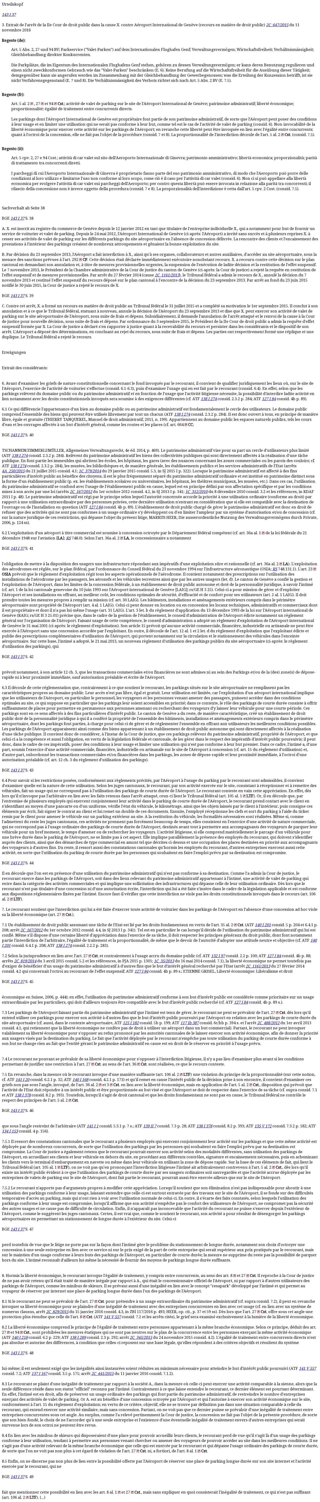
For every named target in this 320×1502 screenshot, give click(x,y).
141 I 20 (22, 1079)
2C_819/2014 (25, 961)
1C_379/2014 (90, 471)
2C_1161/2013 (167, 275)
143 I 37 (9, 14)
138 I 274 (209, 399)
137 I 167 (39, 1373)
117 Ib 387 (189, 1023)
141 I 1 (92, 1126)
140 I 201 (263, 925)
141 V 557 (112, 1317)
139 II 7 (149, 1126)
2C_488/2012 (268, 1023)
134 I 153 (10, 1131)
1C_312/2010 (196, 491)
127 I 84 (269, 399)
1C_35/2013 (164, 961)
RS (68, 538)
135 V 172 (263, 1126)
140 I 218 (20, 1337)
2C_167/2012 (81, 491)
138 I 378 (23, 1095)
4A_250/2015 (13, 471)
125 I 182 (131, 1023)
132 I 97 (218, 956)
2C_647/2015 (277, 25)
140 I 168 (80, 1079)
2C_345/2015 (141, 1337)
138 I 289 (78, 1337)
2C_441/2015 (102, 1373)
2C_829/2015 (57, 1312)
